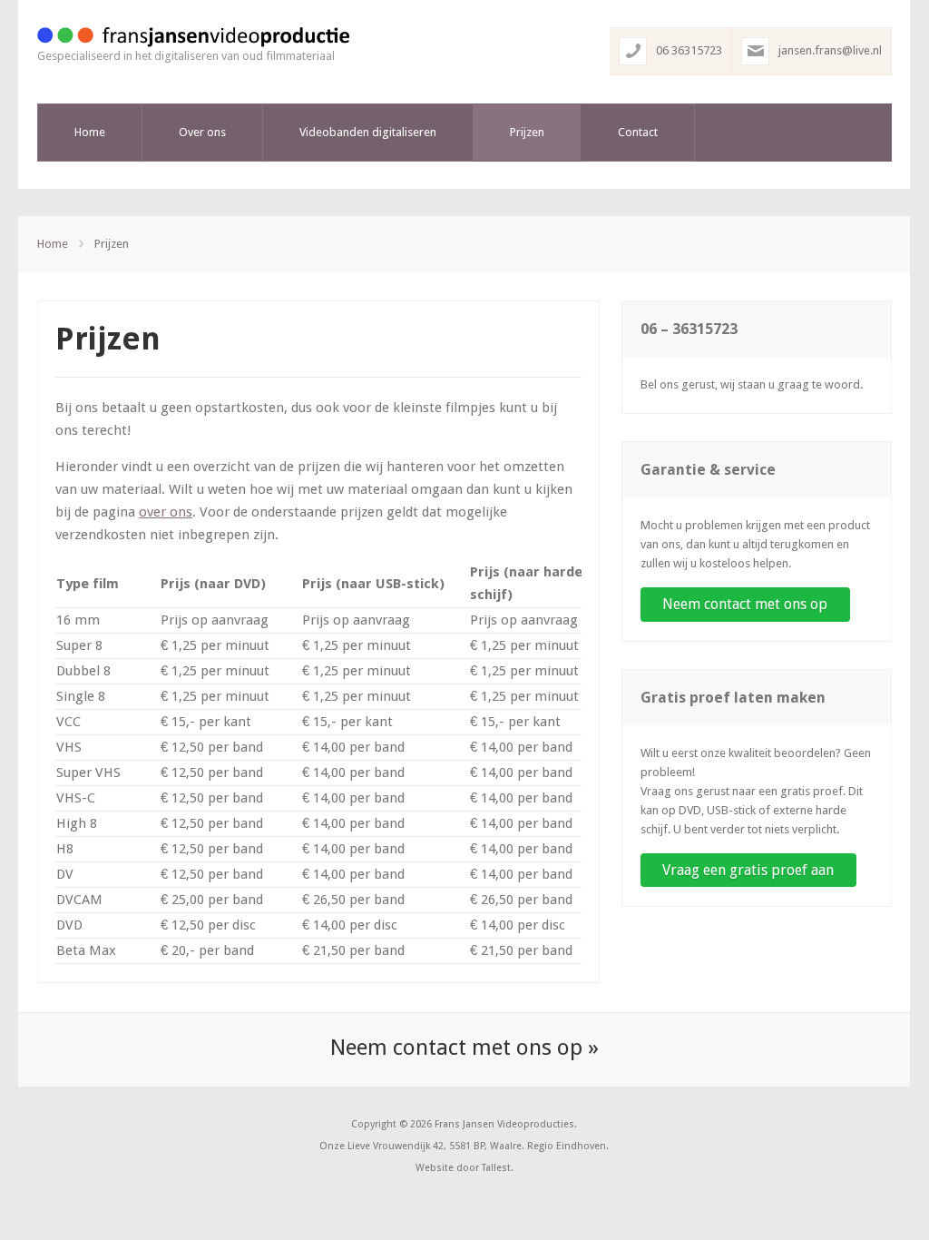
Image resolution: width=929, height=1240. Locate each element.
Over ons (202, 132)
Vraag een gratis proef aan (748, 870)
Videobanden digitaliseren (367, 132)
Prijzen (527, 132)
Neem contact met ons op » (464, 1047)
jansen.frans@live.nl (830, 50)
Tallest (496, 1168)
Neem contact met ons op (744, 604)
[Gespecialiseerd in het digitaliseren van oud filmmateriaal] (193, 37)
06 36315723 (689, 50)
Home (89, 132)
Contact (638, 132)
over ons (165, 512)
